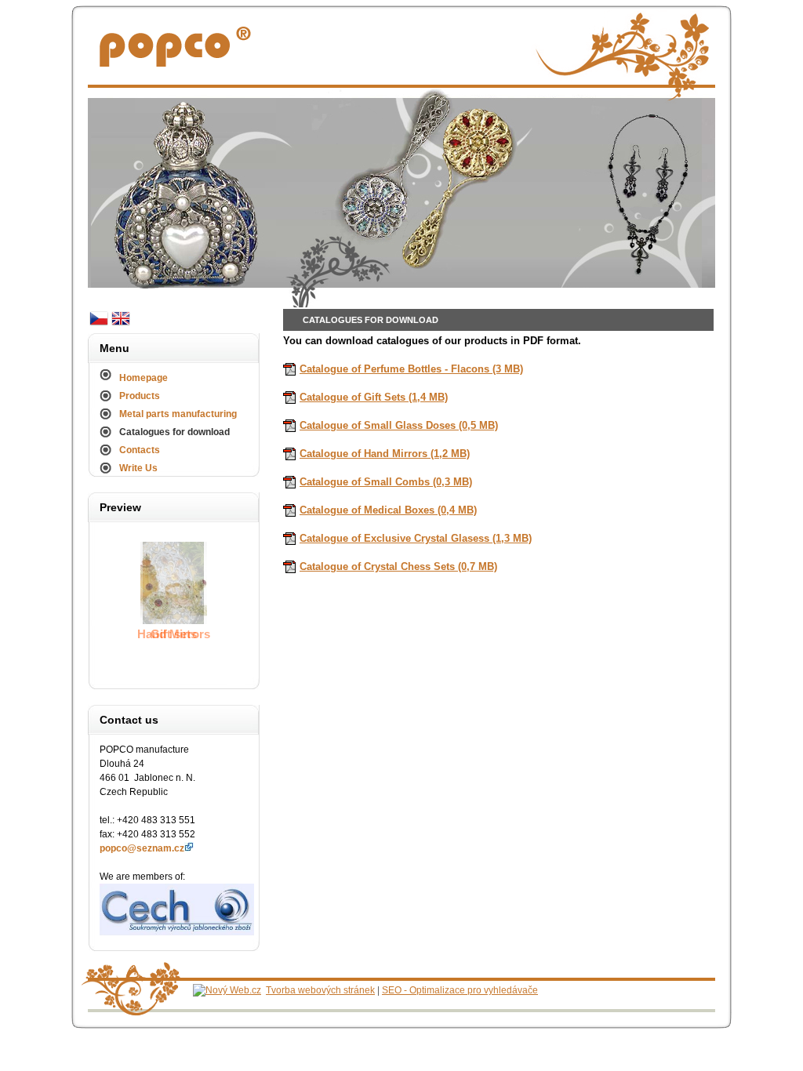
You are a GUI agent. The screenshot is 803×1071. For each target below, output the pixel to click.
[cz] (99, 325)
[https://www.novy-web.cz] (227, 990)
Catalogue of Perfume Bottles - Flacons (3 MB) (411, 369)
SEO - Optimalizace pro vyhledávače (460, 990)
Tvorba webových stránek (320, 990)
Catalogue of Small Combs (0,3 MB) (386, 482)
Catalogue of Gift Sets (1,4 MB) (374, 397)
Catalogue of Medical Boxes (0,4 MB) (388, 510)
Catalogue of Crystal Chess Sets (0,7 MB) (398, 566)
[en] (121, 325)
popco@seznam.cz (142, 848)
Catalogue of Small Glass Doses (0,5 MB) (399, 425)
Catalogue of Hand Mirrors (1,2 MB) (385, 453)
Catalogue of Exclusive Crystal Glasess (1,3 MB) (416, 538)
